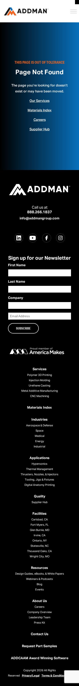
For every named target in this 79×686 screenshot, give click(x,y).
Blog (39, 584)
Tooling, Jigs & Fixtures (39, 479)
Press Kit (39, 622)
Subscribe (23, 328)
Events (39, 589)
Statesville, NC (40, 546)
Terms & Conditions (54, 675)
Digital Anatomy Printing (39, 485)
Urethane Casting (39, 385)
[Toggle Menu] (73, 11)
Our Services (39, 101)
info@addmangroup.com (39, 218)
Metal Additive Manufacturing (39, 391)
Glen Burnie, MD (39, 530)
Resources (39, 568)
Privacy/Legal (30, 675)
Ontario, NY (39, 540)
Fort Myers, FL (39, 525)
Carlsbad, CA (39, 519)
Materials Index (39, 110)
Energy (39, 441)
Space (39, 430)
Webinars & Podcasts (39, 579)
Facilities (39, 514)
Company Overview (39, 612)
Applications (39, 458)
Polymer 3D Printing (39, 375)
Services (40, 369)
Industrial (39, 446)
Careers (39, 120)
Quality (39, 496)
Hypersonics (39, 464)
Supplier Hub (39, 129)
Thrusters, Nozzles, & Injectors (39, 474)
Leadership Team (39, 617)
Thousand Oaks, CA (39, 551)
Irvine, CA (40, 535)
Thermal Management (39, 469)
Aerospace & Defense (39, 425)
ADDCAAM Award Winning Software (39, 658)
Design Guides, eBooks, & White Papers (39, 574)
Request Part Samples (39, 646)
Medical (39, 436)
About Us (39, 601)
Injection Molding (39, 380)
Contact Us (39, 634)
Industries (39, 419)
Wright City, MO (40, 556)
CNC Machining (39, 396)
